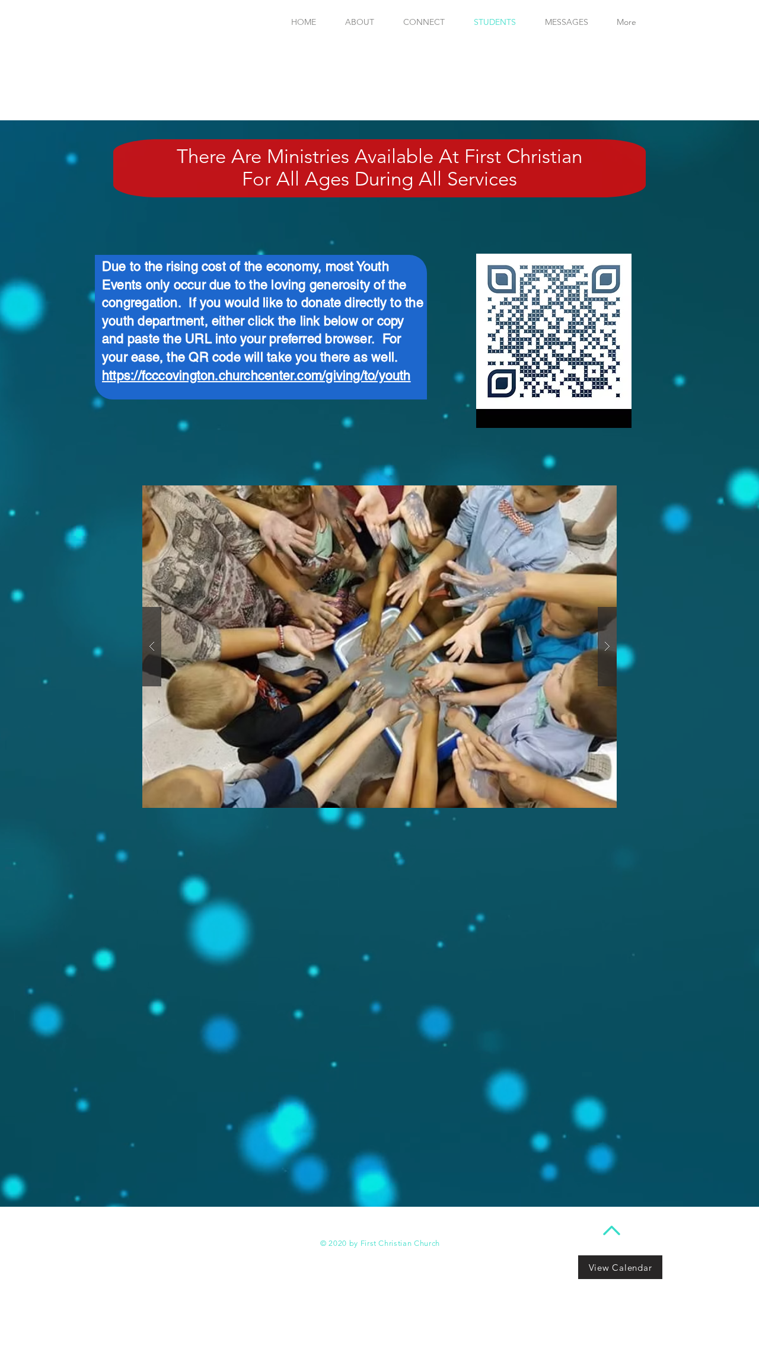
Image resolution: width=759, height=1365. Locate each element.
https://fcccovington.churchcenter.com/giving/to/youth (256, 375)
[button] (379, 646)
